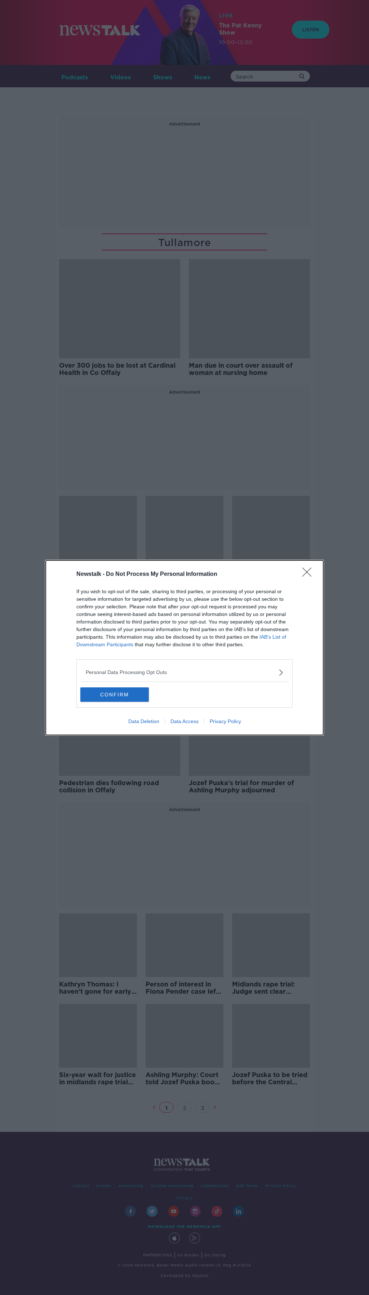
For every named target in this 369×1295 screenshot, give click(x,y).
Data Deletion (143, 721)
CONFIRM (114, 694)
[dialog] (184, 647)
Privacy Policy (225, 721)
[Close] (309, 574)
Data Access (184, 721)
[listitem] (184, 672)
